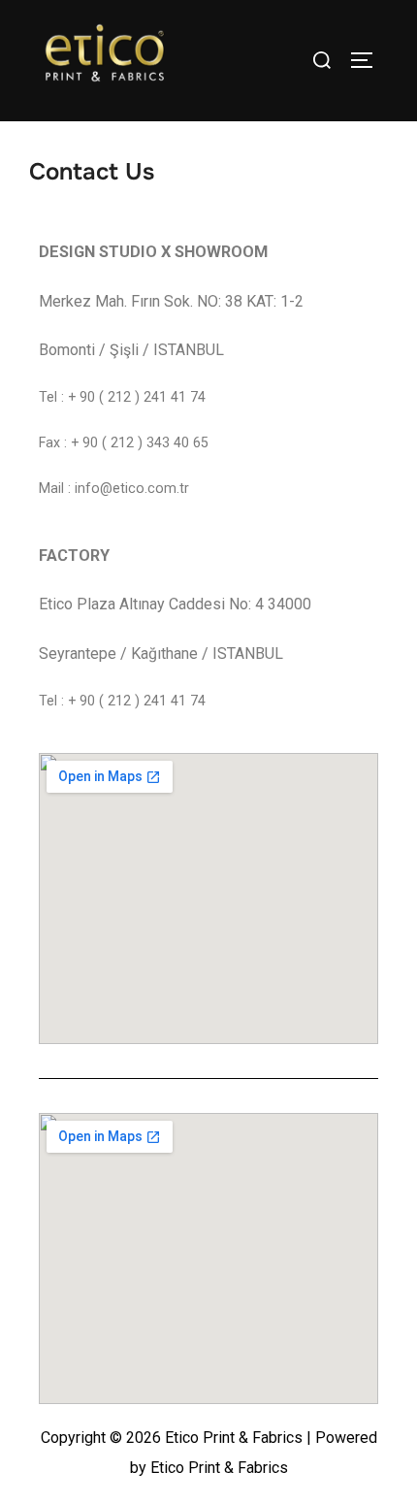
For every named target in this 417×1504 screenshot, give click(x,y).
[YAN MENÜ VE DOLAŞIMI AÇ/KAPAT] (368, 60)
